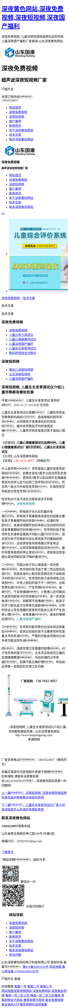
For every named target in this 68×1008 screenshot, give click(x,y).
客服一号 (20, 986)
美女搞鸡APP (10, 1004)
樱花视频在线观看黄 (33, 1004)
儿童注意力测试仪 (21, 335)
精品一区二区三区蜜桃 (45, 995)
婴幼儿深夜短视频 (21, 369)
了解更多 (8, 852)
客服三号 (46, 986)
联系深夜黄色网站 (21, 139)
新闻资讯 (15, 125)
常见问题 (15, 954)
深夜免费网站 (41, 991)
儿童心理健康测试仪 (22, 339)
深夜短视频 (16, 116)
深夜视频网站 (23, 991)
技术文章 (15, 134)
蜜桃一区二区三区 (17, 995)
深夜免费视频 (18, 112)
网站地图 (55, 966)
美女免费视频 (54, 1000)
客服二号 (32, 986)
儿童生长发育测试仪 (22, 348)
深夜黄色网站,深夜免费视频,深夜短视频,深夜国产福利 (33, 17)
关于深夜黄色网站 (21, 130)
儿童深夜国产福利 (21, 344)
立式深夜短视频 (19, 374)
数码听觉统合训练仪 (22, 353)
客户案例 (15, 121)
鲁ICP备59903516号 (36, 966)
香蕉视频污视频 (34, 1000)
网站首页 (15, 107)
